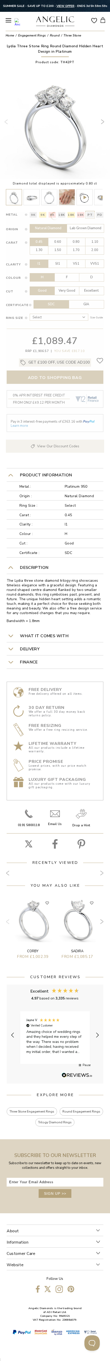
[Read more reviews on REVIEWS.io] (77, 1075)
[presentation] (7, 124)
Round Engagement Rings (81, 1111)
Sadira (77, 951)
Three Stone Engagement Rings (31, 1111)
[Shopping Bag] (103, 20)
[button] (13, 1035)
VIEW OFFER (65, 6)
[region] (55, 1035)
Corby (32, 951)
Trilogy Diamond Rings (55, 1122)
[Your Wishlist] (94, 20)
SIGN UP (55, 1193)
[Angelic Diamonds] (55, 22)
